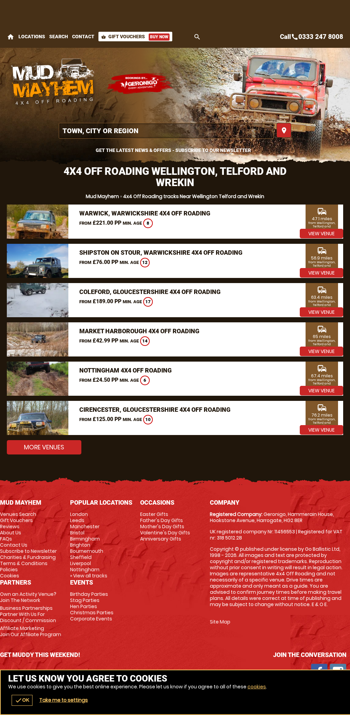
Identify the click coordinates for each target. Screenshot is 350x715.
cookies (256, 686)
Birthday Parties (89, 594)
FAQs (6, 538)
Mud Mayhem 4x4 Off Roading (53, 83)
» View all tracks (88, 575)
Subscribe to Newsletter (28, 551)
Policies (9, 569)
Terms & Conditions (24, 563)
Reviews (9, 526)
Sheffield (81, 557)
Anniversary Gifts (160, 538)
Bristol (77, 532)
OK (22, 700)
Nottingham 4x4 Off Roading (125, 370)
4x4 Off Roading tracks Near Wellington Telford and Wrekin (193, 196)
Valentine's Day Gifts (165, 532)
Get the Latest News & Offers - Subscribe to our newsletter (173, 150)
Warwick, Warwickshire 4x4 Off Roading (144, 213)
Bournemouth (86, 551)
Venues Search (18, 514)
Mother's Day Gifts (162, 526)
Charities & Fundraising (28, 557)
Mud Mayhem (102, 196)
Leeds (77, 520)
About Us (10, 532)
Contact (83, 36)
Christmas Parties (91, 612)
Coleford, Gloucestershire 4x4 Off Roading (149, 291)
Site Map (220, 621)
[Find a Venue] (166, 131)
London (79, 514)
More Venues (44, 447)
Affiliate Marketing (30, 631)
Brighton (80, 545)
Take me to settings (63, 700)
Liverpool (80, 563)
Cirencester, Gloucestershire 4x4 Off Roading (154, 409)
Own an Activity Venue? (28, 597)
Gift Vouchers (134, 36)
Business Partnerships (28, 614)
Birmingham (85, 538)
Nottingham (84, 569)
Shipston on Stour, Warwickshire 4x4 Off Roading (160, 252)
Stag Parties (84, 600)
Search (58, 36)
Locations (31, 36)
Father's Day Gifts (161, 520)
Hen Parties (83, 606)
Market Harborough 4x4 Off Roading (139, 331)
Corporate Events (91, 618)
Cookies (9, 575)
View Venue (321, 233)
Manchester (84, 526)
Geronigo (140, 83)
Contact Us (13, 545)
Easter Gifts (154, 514)
